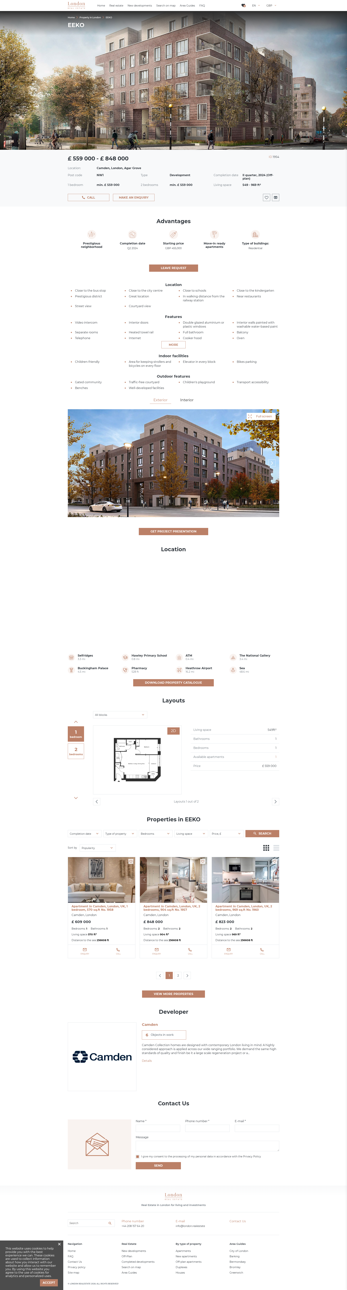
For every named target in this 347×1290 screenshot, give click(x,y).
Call (91, 197)
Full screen (264, 416)
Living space (184, 833)
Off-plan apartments (189, 1261)
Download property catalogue (173, 682)
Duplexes (181, 1267)
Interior (187, 400)
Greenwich (236, 1272)
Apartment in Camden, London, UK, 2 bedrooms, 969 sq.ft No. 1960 (243, 908)
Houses (180, 1272)
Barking (235, 1256)
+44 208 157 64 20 (133, 1226)
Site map (73, 1272)
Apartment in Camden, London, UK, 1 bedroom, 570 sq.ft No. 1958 (100, 908)
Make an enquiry (134, 197)
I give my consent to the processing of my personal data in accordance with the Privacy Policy (201, 1156)
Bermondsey (238, 1261)
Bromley (235, 1267)
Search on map (131, 1267)
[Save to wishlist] (130, 861)
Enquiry (85, 954)
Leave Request (173, 268)
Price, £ (216, 833)
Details (147, 1061)
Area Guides (129, 1272)
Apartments (183, 1251)
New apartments (186, 1256)
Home (72, 1251)
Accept (49, 1282)
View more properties (173, 994)
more (173, 345)
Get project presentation (173, 531)
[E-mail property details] (275, 197)
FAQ (70, 1256)
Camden (150, 1024)
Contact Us (75, 1261)
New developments (134, 1251)
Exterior (160, 400)
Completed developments (138, 1261)
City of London (239, 1251)
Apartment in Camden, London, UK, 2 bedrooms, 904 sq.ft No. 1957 (171, 908)
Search (265, 833)
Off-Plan (127, 1256)
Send (158, 1165)
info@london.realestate (190, 1226)
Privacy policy (76, 1267)
